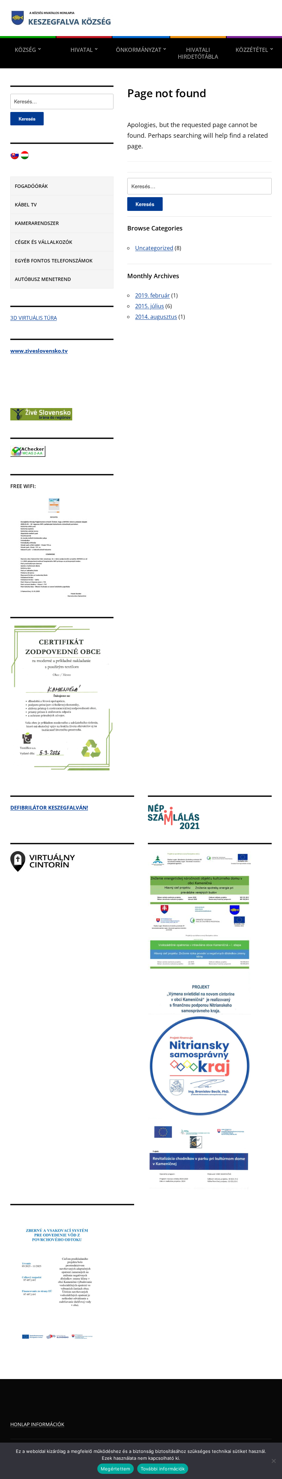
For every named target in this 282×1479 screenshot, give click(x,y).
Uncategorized (154, 248)
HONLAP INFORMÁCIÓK (37, 1424)
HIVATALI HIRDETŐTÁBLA (198, 53)
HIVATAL (81, 50)
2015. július (149, 306)
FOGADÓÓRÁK (31, 186)
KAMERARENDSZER (37, 223)
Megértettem (115, 1468)
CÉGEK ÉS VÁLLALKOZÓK (43, 242)
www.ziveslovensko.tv (39, 350)
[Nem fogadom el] (273, 1460)
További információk (163, 1468)
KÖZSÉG (25, 50)
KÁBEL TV (26, 204)
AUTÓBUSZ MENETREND (43, 279)
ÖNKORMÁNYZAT (138, 50)
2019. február (152, 295)
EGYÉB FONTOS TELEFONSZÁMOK (54, 260)
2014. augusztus (156, 316)
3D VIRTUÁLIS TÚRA (33, 317)
